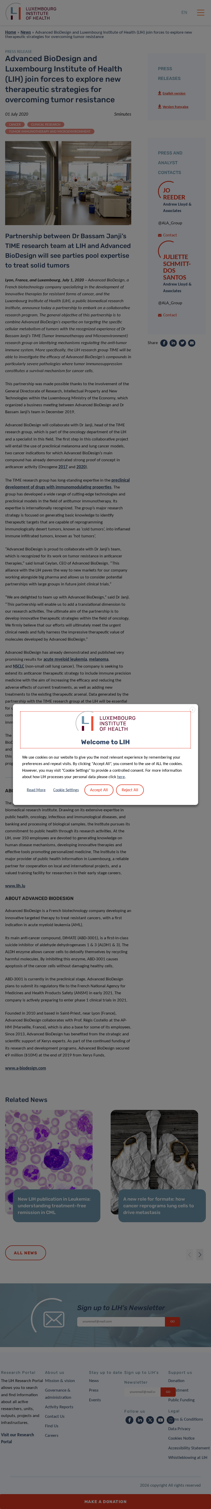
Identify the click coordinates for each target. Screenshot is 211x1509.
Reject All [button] (130, 790)
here (121, 777)
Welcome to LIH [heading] (105, 742)
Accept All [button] (99, 790)
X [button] (192, 710)
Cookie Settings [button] (66, 790)
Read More (36, 790)
